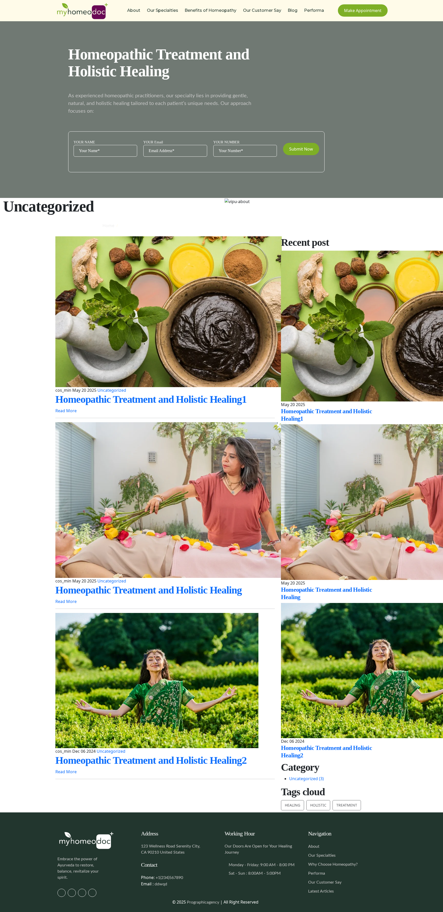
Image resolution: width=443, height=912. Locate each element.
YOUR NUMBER (226, 142)
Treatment (346, 805)
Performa (314, 10)
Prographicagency (203, 902)
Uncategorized (111, 390)
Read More (66, 410)
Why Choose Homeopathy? (333, 864)
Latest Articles (321, 891)
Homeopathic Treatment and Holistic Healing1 (151, 399)
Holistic (318, 805)
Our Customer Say (262, 10)
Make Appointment (362, 10)
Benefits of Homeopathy (210, 10)
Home (108, 225)
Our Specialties (162, 10)
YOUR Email (153, 142)
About (133, 10)
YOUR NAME (84, 142)
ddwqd (161, 884)
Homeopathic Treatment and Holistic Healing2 (151, 760)
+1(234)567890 (169, 878)
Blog (292, 10)
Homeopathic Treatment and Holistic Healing (148, 590)
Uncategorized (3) (306, 778)
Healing (292, 805)
